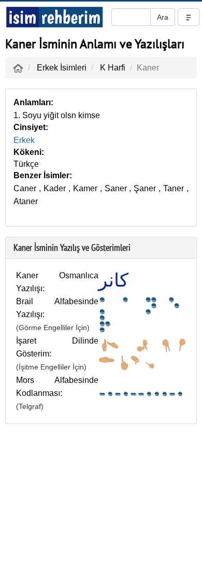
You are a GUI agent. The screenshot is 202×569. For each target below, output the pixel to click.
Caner (24, 188)
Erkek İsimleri (61, 67)
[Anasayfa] (18, 67)
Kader (55, 188)
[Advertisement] (101, 499)
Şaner (145, 188)
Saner (116, 188)
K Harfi (112, 67)
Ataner (25, 201)
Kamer (85, 188)
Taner (173, 188)
